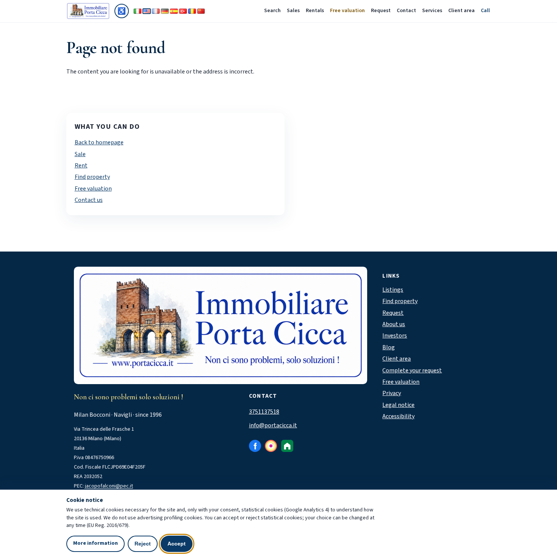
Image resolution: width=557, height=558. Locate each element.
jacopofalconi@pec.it (109, 486)
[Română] (192, 11)
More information (95, 543)
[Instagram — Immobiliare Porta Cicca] (271, 446)
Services (432, 10)
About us (393, 324)
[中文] (201, 11)
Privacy (391, 393)
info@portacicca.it (273, 425)
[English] (146, 11)
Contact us (89, 200)
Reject (143, 544)
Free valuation (347, 10)
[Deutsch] (165, 11)
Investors (394, 335)
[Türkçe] (183, 11)
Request (381, 10)
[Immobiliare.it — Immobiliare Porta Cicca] (287, 446)
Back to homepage (99, 142)
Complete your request (412, 370)
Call (485, 10)
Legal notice (398, 405)
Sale (80, 154)
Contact (406, 10)
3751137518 (264, 412)
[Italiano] (137, 11)
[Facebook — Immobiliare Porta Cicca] (255, 446)
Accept (176, 544)
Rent (81, 165)
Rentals (315, 10)
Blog (388, 347)
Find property (92, 177)
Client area (461, 10)
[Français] (156, 11)
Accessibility (398, 416)
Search (272, 10)
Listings (392, 290)
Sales (293, 10)
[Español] (174, 11)
